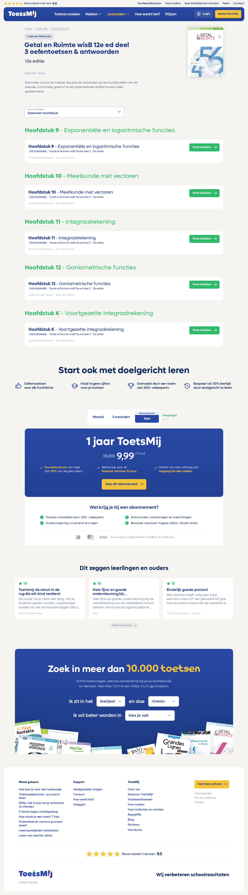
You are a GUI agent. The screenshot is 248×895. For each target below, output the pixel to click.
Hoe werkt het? (83, 799)
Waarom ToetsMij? (140, 794)
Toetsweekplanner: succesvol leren (39, 796)
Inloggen (79, 804)
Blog (131, 820)
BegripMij (134, 815)
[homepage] (22, 14)
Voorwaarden (203, 793)
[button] (74, 112)
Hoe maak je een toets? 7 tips (39, 817)
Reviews (133, 825)
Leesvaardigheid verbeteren (39, 830)
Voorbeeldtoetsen (140, 799)
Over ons (134, 789)
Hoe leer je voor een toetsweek (40, 789)
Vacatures (135, 830)
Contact (79, 794)
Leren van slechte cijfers (36, 835)
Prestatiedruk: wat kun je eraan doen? (41, 823)
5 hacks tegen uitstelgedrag (38, 812)
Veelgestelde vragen (87, 789)
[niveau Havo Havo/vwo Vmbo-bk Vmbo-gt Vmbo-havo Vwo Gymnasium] (163, 701)
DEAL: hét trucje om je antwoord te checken (41, 804)
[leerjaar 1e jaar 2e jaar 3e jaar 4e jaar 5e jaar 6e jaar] (110, 701)
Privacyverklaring (205, 798)
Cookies (199, 802)
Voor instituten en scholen (145, 809)
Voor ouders (136, 804)
